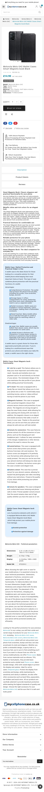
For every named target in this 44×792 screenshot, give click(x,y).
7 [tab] (26, 62)
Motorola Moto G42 (10, 689)
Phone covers (29, 662)
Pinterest (15, 123)
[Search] (40, 12)
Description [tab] (22, 170)
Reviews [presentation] (22, 184)
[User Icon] (36, 6)
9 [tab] (30, 62)
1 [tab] (14, 62)
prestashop (25, 788)
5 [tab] (22, 62)
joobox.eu (29, 774)
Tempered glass (13, 669)
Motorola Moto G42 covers (13, 638)
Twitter (10, 123)
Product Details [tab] (22, 177)
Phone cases (31, 655)
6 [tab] (24, 62)
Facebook (5, 123)
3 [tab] (18, 62)
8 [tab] (28, 62)
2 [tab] (16, 62)
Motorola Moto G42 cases (24, 635)
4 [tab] (20, 62)
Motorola (6, 630)
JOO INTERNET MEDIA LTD (20, 785)
